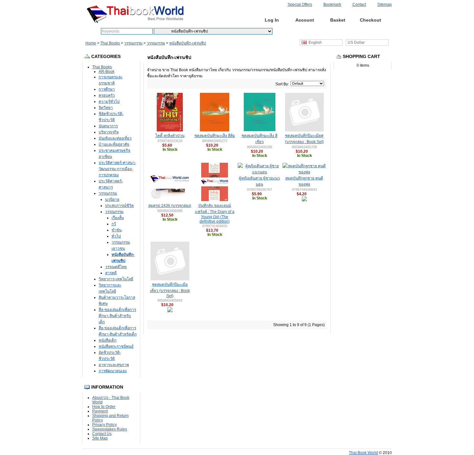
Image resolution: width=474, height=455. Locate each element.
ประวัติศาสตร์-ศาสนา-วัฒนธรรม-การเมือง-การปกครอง (117, 168)
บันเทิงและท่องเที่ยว (115, 138)
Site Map (100, 438)
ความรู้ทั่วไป (109, 101)
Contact (359, 4)
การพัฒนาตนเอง (113, 371)
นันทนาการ (108, 126)
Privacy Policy (104, 424)
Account (304, 20)
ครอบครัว (107, 95)
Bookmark (332, 4)
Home (239, 20)
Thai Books (110, 43)
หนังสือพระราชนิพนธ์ (116, 346)
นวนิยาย (112, 199)
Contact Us (102, 433)
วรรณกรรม (133, 43)
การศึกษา (107, 89)
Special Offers (300, 4)
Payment (100, 411)
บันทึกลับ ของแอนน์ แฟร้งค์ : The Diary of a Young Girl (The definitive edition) (214, 213)
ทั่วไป (116, 236)
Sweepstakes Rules (109, 429)
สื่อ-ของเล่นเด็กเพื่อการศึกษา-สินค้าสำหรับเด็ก (117, 315)
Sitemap (384, 4)
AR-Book (106, 71)
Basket (337, 20)
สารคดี (111, 273)
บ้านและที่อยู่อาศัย (114, 144)
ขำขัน (117, 230)
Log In (272, 20)
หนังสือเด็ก (107, 340)
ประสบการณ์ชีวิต (119, 205)
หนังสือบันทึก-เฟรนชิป (187, 43)
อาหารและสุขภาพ (114, 365)
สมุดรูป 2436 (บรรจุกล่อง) (169, 205)
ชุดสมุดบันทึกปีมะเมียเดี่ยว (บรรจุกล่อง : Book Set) (170, 290)
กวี (114, 224)
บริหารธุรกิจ (109, 132)
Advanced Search (306, 31)
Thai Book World (363, 452)
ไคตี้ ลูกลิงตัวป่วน (169, 135)
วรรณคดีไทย (116, 267)
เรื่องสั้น (118, 218)
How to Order (103, 406)
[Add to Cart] (175, 145)
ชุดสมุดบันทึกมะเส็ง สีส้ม (214, 135)
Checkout (370, 20)
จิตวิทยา (106, 107)
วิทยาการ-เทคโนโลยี (116, 279)
